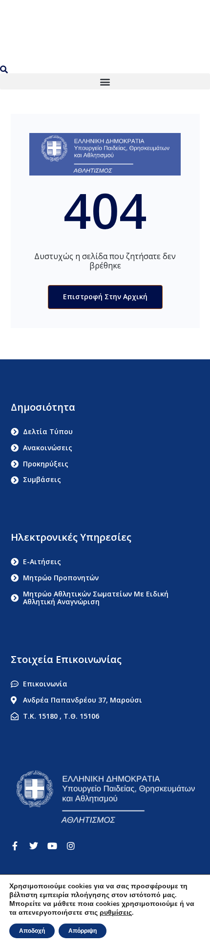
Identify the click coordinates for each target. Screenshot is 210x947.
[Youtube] (52, 845)
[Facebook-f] (15, 845)
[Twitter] (33, 845)
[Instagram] (70, 845)
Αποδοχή (32, 931)
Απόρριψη (82, 931)
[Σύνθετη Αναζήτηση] (6, 69)
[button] (105, 81)
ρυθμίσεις (116, 912)
